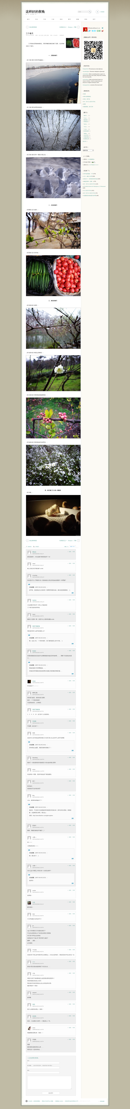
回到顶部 (102, 1101)
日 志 (36, 19)
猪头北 (34, 552)
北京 (40, 35)
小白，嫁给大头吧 (88, 176)
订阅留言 (37, 546)
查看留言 (62, 35)
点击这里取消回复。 (33, 1058)
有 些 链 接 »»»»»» (93, 164)
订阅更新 (102, 11)
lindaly (34, 650)
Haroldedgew (86, 71)
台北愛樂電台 (91, 159)
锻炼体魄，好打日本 (88, 106)
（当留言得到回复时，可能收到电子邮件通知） (40, 1065)
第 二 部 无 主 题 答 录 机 (89, 101)
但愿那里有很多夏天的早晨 (90, 195)
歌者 (85, 94)
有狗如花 (86, 121)
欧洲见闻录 (86, 131)
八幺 (33, 902)
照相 (48, 35)
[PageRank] (94, 162)
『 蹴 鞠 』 (85, 133)
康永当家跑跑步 (87, 96)
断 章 (69, 19)
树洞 (85, 104)
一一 (33, 961)
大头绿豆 (55, 35)
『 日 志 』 (85, 118)
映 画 (61, 19)
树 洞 (86, 19)
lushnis (34, 600)
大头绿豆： (30, 1101)
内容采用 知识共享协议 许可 (71, 1101)
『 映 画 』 (85, 124)
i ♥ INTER (86, 135)
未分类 (84, 141)
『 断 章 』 (85, 115)
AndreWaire (85, 74)
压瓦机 (34, 1016)
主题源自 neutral (59, 1101)
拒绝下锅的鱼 (36, 626)
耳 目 (45, 19)
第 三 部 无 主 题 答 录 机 (89, 193)
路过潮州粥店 (33, 27)
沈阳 (45, 35)
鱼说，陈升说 (87, 99)
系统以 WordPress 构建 (47, 1101)
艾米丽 (34, 721)
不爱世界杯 (86, 137)
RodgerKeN (85, 69)
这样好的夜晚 (35, 11)
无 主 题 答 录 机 (87, 190)
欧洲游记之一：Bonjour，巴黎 (68, 27)
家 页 (28, 19)
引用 (74, 551)
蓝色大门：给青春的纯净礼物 (90, 178)
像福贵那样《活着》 (88, 181)
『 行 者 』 (85, 129)
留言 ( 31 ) (72, 546)
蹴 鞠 (77, 19)
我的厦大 (86, 120)
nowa (33, 681)
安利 (33, 1004)
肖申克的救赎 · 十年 (88, 173)
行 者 (53, 19)
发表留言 (30, 546)
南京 (42, 35)
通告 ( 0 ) (66, 546)
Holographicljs (86, 85)
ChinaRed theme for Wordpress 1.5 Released (95, 186)
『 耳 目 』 (85, 126)
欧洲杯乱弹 (86, 138)
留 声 (94, 19)
